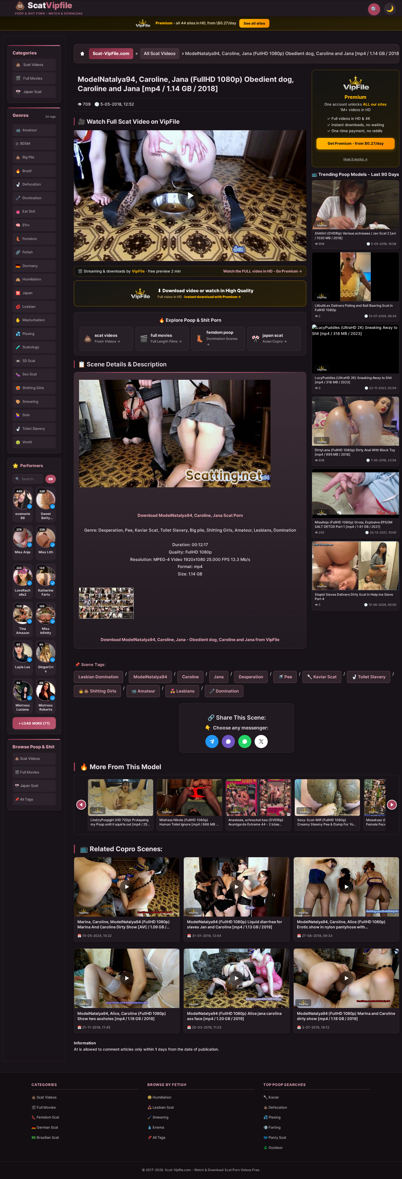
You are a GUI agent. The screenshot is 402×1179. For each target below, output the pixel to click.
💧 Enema (155, 1127)
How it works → (355, 159)
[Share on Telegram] (212, 741)
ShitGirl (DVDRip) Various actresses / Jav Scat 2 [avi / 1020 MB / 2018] (355, 235)
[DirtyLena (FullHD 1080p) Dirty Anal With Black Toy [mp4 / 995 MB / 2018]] (355, 421)
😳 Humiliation (159, 1097)
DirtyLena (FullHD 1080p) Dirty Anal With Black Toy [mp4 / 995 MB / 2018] (355, 452)
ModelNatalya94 (150, 676)
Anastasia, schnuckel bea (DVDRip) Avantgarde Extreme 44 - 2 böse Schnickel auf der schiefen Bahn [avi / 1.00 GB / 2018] (257, 826)
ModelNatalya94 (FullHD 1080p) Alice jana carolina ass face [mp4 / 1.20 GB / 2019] (234, 1016)
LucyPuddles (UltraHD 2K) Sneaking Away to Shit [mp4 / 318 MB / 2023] (353, 380)
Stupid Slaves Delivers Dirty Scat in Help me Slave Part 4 (354, 596)
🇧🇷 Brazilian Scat (45, 1137)
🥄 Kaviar (271, 1097)
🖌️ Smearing (157, 1117)
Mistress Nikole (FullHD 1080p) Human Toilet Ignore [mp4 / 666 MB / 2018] (188, 824)
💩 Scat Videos (27, 758)
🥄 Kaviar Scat (322, 676)
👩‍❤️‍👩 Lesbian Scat (160, 1107)
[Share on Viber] (228, 741)
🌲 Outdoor (273, 1147)
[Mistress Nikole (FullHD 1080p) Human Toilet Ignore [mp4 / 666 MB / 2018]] (189, 797)
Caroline (190, 676)
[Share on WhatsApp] (244, 741)
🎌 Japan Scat (26, 785)
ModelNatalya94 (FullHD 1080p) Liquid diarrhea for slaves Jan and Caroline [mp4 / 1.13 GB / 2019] (234, 924)
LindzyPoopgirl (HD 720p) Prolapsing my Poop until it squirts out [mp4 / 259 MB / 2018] (120, 824)
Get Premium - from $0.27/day (356, 143)
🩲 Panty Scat (274, 1137)
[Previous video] (81, 805)
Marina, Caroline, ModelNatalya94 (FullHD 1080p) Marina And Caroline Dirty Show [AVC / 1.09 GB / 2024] (123, 924)
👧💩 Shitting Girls (97, 691)
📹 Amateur (143, 691)
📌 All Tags (24, 799)
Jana (219, 676)
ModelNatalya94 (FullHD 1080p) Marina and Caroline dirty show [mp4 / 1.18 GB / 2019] (346, 1016)
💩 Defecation (275, 1107)
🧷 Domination (224, 691)
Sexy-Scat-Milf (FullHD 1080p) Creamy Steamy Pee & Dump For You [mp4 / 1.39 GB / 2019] (326, 824)
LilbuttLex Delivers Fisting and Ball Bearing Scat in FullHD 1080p (354, 307)
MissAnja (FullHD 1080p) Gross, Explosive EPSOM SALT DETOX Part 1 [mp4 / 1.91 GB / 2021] (353, 524)
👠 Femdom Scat (45, 1117)
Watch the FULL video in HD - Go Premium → (262, 271)
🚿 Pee (285, 676)
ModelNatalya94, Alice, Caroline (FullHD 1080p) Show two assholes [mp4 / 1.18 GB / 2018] (121, 1016)
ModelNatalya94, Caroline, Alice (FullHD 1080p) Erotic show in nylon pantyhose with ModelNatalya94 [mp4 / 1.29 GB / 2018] (341, 924)
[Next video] (392, 805)
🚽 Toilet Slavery (369, 676)
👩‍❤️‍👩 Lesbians (182, 691)
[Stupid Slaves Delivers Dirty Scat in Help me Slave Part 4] (355, 565)
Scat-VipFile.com (111, 53)
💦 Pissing (272, 1117)
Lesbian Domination (98, 676)
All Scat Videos (160, 53)
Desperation (251, 676)
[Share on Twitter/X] (261, 741)
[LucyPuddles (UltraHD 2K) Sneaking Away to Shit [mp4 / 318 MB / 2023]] (355, 349)
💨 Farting (272, 1127)
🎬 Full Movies (27, 772)
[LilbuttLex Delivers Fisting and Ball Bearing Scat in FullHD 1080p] (355, 276)
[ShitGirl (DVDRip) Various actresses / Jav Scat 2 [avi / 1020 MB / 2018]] (355, 204)
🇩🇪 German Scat (44, 1127)
